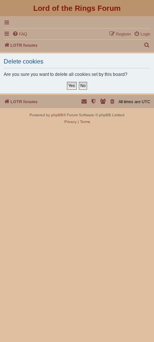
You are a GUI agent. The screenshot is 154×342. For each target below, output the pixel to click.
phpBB (57, 115)
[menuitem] (19, 34)
